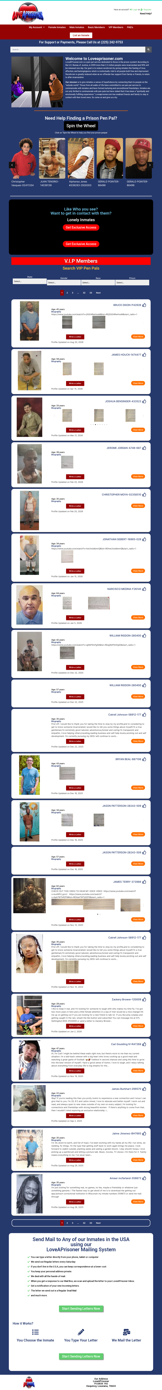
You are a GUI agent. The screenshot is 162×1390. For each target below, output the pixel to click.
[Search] (148, 49)
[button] (14, 81)
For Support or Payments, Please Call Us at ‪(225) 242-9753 (81, 42)
